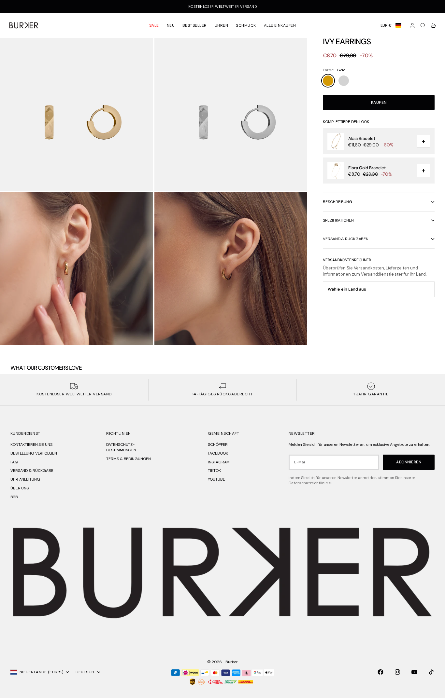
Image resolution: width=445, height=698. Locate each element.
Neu (171, 25)
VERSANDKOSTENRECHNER (347, 260)
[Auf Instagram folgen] (397, 672)
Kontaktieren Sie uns (31, 444)
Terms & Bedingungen (128, 458)
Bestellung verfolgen (33, 453)
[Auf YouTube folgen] (414, 672)
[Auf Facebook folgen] (380, 672)
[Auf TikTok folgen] (431, 672)
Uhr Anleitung (25, 479)
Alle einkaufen (280, 25)
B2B (14, 497)
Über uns (19, 488)
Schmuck (246, 25)
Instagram (219, 462)
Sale (154, 25)
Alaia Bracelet (361, 138)
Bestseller (194, 25)
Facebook (218, 453)
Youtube (216, 479)
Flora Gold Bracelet (367, 168)
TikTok (214, 470)
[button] (391, 25)
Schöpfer (217, 444)
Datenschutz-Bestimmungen (121, 447)
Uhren (221, 25)
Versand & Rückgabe (31, 470)
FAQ (14, 462)
